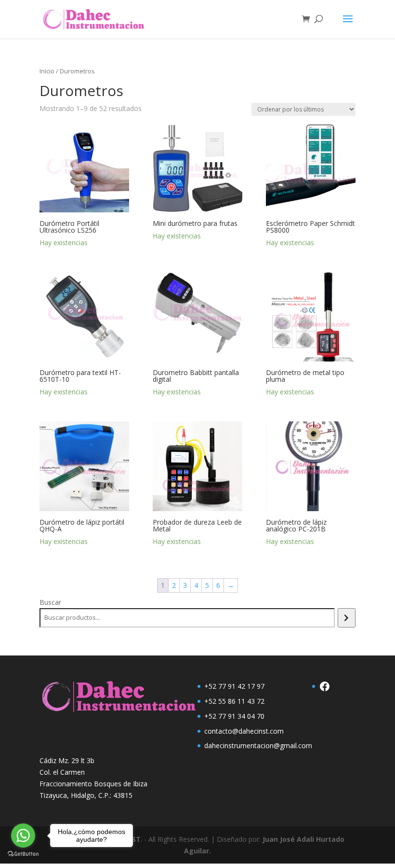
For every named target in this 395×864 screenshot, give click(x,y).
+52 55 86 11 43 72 (234, 701)
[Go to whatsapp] (23, 835)
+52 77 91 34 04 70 (234, 716)
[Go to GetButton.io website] (23, 854)
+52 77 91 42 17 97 (234, 686)
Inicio (47, 71)
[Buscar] (347, 617)
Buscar (50, 602)
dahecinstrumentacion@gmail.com (258, 745)
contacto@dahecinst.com (244, 731)
